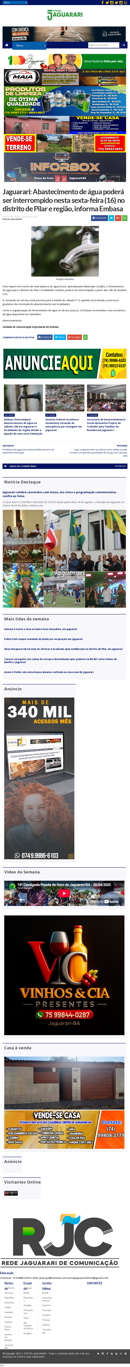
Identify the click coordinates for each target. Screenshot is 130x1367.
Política (8, 1321)
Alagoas (28, 1287)
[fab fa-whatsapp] (125, 2)
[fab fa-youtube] (116, 1354)
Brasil (45, 1292)
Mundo (8, 1317)
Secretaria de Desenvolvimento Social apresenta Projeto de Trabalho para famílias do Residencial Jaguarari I (106, 425)
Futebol (46, 1315)
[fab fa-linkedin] (112, 1354)
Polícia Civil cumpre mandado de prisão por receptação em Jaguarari (43, 639)
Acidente (9, 1287)
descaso (9, 1292)
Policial (46, 1319)
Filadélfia (9, 1297)
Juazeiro (9, 1312)
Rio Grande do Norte (28, 1325)
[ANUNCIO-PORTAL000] (65, 377)
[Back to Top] (125, 1354)
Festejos (46, 1310)
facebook (120, 466)
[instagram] (112, 2)
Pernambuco (28, 1311)
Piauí (26, 1317)
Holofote (9, 1302)
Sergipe (28, 1333)
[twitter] (107, 2)
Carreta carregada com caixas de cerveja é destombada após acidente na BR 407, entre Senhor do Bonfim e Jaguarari (60, 660)
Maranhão (28, 1299)
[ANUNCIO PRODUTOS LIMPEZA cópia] (65, 115)
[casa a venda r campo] (65, 133)
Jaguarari (9, 415)
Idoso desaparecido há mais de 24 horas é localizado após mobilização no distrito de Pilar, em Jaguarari (63, 649)
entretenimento (47, 1299)
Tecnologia (9, 1346)
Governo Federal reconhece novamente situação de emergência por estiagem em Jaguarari (63, 425)
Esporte (46, 1305)
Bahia (26, 1292)
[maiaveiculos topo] (65, 85)
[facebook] (103, 2)
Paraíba (27, 1305)
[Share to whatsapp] (124, 218)
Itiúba (8, 1307)
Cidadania (92, 415)
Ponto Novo (8, 1328)
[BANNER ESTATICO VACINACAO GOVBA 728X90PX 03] (64, 40)
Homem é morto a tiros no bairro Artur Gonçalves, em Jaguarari (40, 629)
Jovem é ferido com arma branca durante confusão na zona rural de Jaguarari (48, 672)
